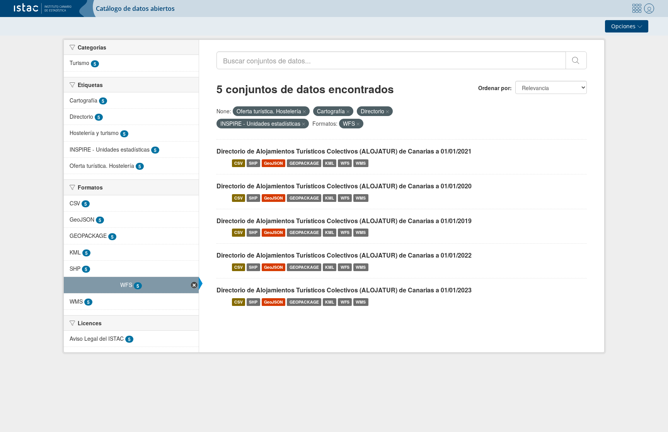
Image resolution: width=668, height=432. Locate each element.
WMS (361, 163)
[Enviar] (576, 60)
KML (329, 163)
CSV (238, 163)
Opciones (624, 26)
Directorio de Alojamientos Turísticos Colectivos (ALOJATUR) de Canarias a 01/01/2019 (344, 220)
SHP (253, 163)
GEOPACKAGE (304, 163)
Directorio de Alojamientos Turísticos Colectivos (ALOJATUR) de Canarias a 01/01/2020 (344, 185)
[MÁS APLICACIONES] (637, 8)
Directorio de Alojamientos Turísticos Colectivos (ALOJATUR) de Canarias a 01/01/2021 (344, 151)
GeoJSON (273, 163)
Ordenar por (494, 88)
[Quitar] (304, 111)
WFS (345, 163)
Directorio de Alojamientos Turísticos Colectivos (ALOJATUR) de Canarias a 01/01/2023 (344, 289)
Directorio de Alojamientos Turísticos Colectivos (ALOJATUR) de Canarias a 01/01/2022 (344, 255)
